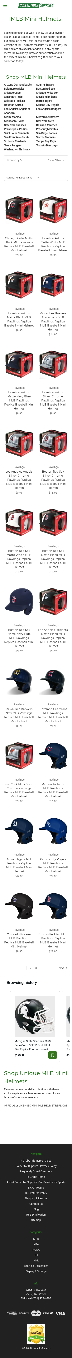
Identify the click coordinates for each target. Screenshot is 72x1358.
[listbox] (28, 178)
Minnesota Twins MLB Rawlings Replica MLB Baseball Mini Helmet (53, 790)
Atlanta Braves (45, 84)
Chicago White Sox (47, 92)
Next (62, 968)
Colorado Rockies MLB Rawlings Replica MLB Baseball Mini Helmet (19, 940)
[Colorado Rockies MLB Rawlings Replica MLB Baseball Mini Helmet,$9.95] (19, 906)
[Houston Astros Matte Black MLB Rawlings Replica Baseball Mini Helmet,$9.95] (19, 285)
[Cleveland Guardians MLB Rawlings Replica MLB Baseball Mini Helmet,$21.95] (53, 681)
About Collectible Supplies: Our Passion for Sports (36, 1182)
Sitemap (36, 1220)
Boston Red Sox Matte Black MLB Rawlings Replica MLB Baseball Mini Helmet (53, 559)
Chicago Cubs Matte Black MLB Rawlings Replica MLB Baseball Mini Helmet (19, 244)
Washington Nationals (17, 149)
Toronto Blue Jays (47, 145)
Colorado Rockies (14, 100)
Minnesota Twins (14, 121)
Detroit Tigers (44, 100)
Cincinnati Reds (13, 96)
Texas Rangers (13, 145)
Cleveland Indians (46, 96)
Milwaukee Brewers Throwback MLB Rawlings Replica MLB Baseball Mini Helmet (53, 321)
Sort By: (10, 177)
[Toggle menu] (5, 5)
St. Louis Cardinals (15, 141)
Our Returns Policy (36, 1193)
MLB (36, 1238)
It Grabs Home (36, 1176)
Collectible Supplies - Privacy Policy (36, 1166)
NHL (36, 1260)
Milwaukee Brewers (47, 117)
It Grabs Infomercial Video (36, 1160)
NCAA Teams (36, 1187)
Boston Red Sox (45, 88)
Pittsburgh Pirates (47, 129)
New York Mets (45, 121)
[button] (36, 160)
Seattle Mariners (45, 137)
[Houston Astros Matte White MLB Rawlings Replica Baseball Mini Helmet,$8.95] (53, 210)
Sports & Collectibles (36, 1265)
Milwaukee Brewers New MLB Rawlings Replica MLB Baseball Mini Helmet (19, 715)
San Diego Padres (46, 133)
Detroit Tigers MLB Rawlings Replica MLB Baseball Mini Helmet (19, 865)
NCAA (36, 1249)
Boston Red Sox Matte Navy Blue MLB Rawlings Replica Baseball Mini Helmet (19, 638)
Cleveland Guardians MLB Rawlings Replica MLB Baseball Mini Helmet (53, 715)
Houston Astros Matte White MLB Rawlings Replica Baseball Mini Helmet (53, 244)
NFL (36, 1255)
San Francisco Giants (16, 137)
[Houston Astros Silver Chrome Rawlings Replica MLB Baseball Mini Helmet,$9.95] (53, 364)
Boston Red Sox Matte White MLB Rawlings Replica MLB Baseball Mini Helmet (19, 559)
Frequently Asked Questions (36, 1171)
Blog (36, 1209)
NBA (36, 1244)
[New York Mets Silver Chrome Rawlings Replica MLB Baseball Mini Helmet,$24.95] (19, 756)
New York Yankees (15, 125)
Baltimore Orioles (14, 88)
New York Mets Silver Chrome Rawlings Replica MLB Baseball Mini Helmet (19, 790)
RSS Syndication (36, 1214)
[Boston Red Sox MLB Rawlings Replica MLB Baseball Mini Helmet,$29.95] (53, 906)
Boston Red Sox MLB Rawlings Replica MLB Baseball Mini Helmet (53, 940)
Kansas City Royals (47, 104)
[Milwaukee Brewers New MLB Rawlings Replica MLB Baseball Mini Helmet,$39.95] (19, 681)
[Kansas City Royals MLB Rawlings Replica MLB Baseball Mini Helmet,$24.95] (53, 831)
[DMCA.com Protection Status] (36, 1333)
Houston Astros (13, 104)
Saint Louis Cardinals (16, 133)
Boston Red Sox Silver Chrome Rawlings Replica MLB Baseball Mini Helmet (53, 480)
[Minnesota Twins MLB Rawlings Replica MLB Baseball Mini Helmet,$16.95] (53, 756)
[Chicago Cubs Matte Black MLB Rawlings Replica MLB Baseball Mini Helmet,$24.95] (19, 210)
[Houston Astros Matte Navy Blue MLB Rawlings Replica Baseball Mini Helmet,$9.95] (19, 364)
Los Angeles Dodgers (48, 108)
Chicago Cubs (12, 92)
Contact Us (36, 1203)
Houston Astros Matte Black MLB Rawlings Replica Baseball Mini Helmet (19, 319)
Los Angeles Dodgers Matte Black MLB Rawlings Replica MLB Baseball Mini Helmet (53, 638)
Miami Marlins (12, 117)
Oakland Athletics (46, 125)
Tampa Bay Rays (46, 141)
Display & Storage (36, 1271)
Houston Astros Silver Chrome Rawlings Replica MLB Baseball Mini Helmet (53, 400)
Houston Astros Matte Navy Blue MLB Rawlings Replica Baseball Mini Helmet (19, 400)
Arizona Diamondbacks (18, 84)
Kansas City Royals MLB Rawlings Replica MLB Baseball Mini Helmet (53, 865)
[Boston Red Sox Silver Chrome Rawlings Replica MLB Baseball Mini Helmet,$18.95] (53, 443)
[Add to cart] (52, 1055)
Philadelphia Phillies (15, 129)
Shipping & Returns (36, 1198)
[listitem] (35, 1026)
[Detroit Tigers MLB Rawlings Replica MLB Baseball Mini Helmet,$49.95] (19, 831)
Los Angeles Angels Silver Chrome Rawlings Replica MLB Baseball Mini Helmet (19, 480)
